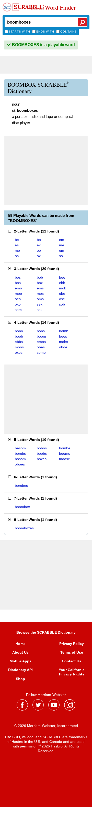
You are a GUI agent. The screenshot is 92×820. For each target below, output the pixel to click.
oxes (18, 352)
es (17, 245)
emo (18, 288)
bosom (20, 459)
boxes (42, 459)
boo (62, 277)
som (18, 310)
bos (18, 283)
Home (21, 644)
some (41, 352)
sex (39, 304)
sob (62, 304)
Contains (68, 31)
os (17, 256)
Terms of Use (71, 652)
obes (41, 347)
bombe (64, 448)
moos (19, 347)
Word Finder (60, 7)
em (61, 240)
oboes (20, 464)
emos (41, 342)
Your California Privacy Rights (72, 672)
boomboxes (24, 528)
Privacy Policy (71, 644)
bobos (42, 448)
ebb (62, 283)
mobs (63, 342)
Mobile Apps (20, 661)
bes (18, 277)
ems (40, 288)
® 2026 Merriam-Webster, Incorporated (46, 726)
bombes (21, 485)
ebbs (19, 342)
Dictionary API (20, 670)
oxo (18, 304)
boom (41, 336)
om (61, 250)
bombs (20, 453)
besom (20, 448)
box (40, 283)
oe (39, 250)
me (61, 245)
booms (64, 453)
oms (40, 299)
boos (63, 336)
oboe (63, 347)
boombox (22, 507)
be (17, 240)
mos (40, 293)
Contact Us (71, 661)
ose (62, 299)
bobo (19, 331)
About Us (20, 652)
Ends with (45, 31)
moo (18, 293)
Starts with (19, 31)
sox (39, 310)
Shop (20, 679)
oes (18, 299)
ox (39, 256)
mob (62, 288)
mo (17, 250)
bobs (41, 331)
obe (62, 293)
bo (39, 240)
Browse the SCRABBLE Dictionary (46, 632)
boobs (42, 453)
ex (39, 245)
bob (40, 277)
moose (64, 459)
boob (19, 336)
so (61, 256)
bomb (63, 331)
